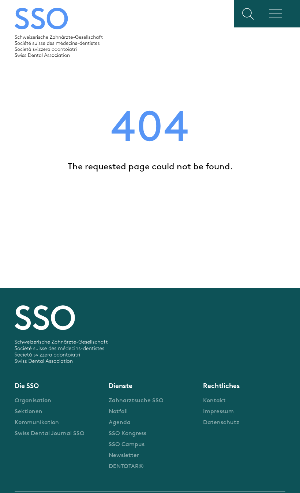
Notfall (118, 411)
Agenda (120, 422)
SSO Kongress (127, 433)
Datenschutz (221, 422)
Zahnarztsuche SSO (136, 400)
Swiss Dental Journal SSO (50, 433)
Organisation (33, 400)
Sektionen (28, 411)
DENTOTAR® (126, 466)
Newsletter (124, 455)
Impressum (218, 411)
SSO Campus (127, 444)
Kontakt (214, 400)
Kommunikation (37, 422)
